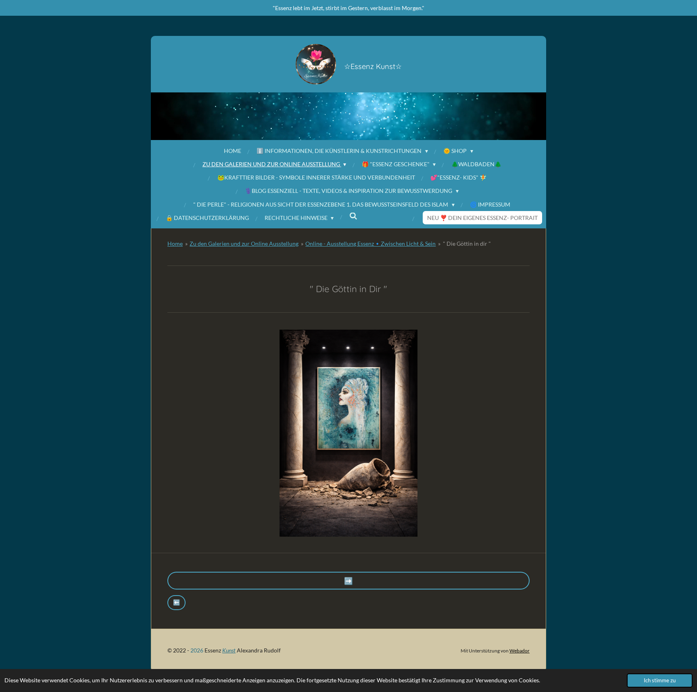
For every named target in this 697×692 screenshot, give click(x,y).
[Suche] (353, 216)
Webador (519, 650)
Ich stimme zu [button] (660, 680)
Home (175, 243)
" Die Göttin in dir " (467, 243)
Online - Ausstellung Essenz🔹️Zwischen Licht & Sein (370, 243)
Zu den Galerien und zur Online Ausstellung (244, 243)
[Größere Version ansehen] (348, 433)
